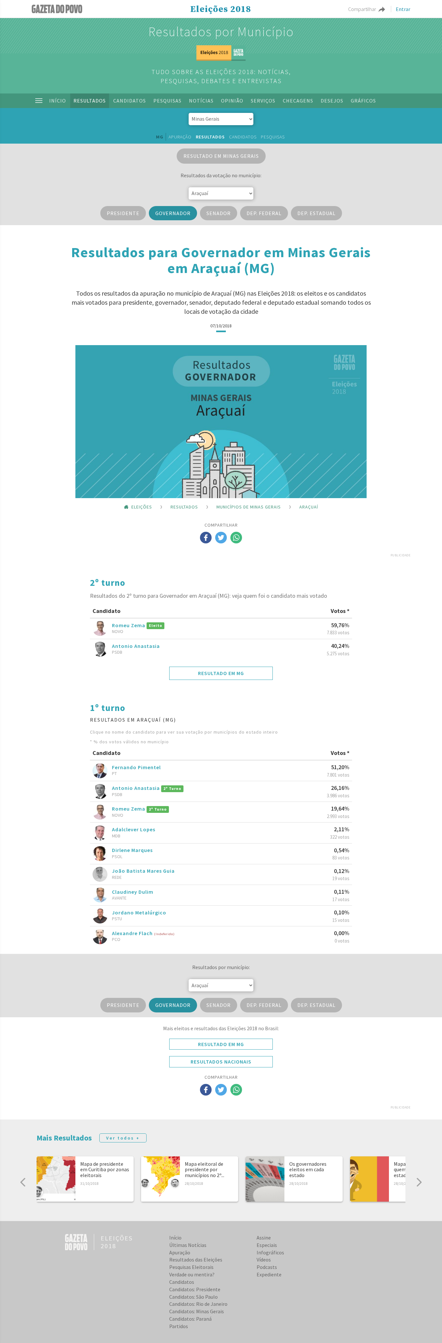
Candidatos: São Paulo (193, 1297)
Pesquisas (167, 100)
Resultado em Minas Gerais (221, 156)
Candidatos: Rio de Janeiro (198, 1304)
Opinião (232, 100)
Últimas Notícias (187, 1245)
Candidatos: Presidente (194, 1289)
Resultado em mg (221, 673)
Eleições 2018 (220, 9)
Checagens (298, 100)
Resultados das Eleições (195, 1259)
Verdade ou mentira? (192, 1274)
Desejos (332, 100)
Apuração (180, 137)
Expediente (269, 1274)
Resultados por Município (221, 32)
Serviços (263, 100)
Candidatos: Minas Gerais (196, 1311)
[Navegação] (39, 100)
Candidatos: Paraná (190, 1319)
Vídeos (264, 1259)
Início (57, 100)
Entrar (403, 9)
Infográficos (270, 1252)
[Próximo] (419, 1182)
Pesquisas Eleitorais (191, 1267)
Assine (264, 1237)
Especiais (267, 1245)
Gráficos (363, 100)
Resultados (89, 100)
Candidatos (129, 100)
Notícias (201, 100)
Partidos (178, 1326)
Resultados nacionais (221, 1061)
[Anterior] (23, 1182)
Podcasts (267, 1267)
